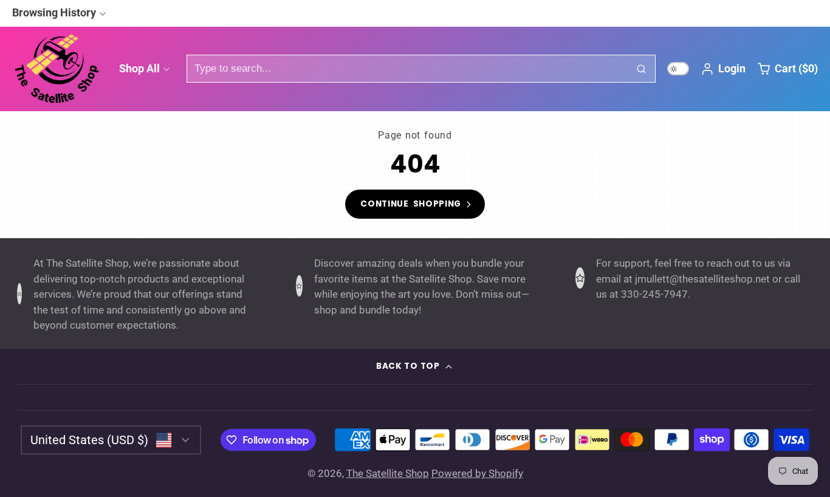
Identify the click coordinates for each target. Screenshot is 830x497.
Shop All (139, 68)
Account (723, 68)
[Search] (641, 68)
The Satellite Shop (387, 473)
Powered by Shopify (477, 473)
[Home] (57, 68)
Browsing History (54, 12)
